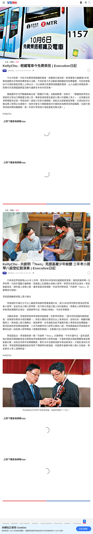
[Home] (12, 2)
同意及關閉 (83, 529)
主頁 (6, 62)
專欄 (12, 62)
